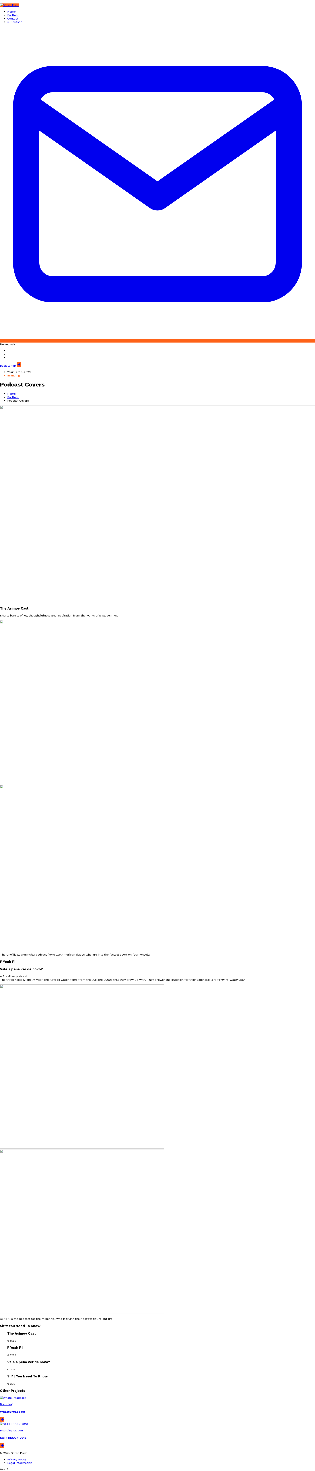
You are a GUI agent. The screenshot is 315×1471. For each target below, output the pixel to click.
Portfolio (13, 15)
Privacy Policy (16, 1459)
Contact (12, 18)
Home (11, 11)
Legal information (19, 1463)
